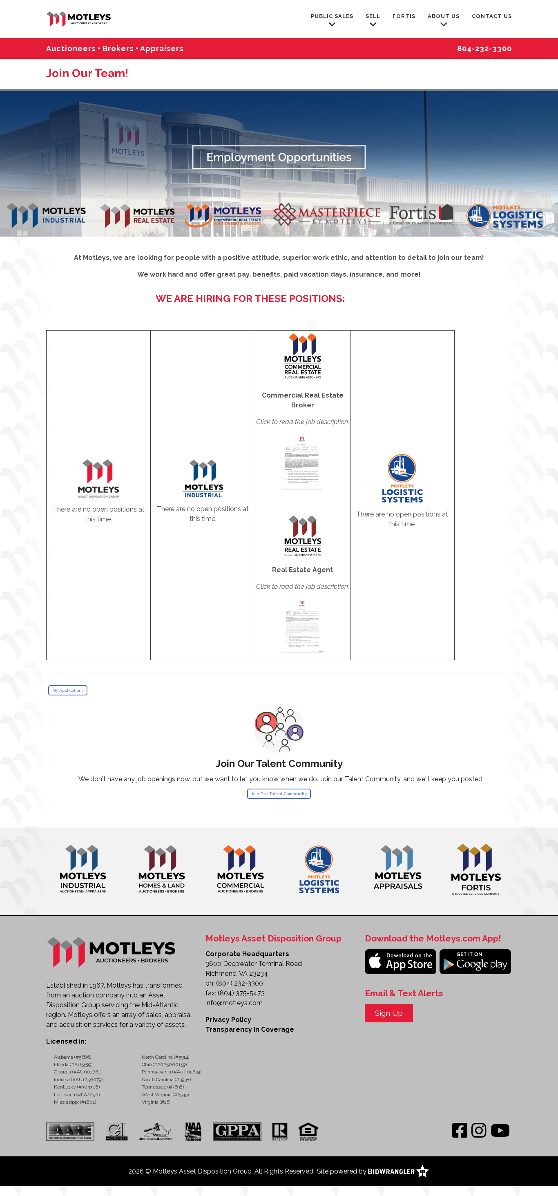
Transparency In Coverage (249, 1029)
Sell (373, 16)
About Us (444, 16)
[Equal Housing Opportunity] (308, 1131)
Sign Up (389, 1013)
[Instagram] (479, 1131)
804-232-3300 (484, 48)
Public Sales (332, 16)
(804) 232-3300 (239, 983)
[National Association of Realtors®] (280, 1131)
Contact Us (492, 16)
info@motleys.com (234, 1003)
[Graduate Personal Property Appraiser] (237, 1131)
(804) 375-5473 (241, 993)
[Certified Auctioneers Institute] (116, 1131)
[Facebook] (459, 1131)
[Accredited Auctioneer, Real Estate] (72, 1131)
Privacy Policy (228, 1020)
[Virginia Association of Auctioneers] (156, 1131)
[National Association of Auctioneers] (193, 1131)
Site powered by (342, 1171)
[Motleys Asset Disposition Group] (79, 18)
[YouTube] (500, 1131)
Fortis (404, 16)
